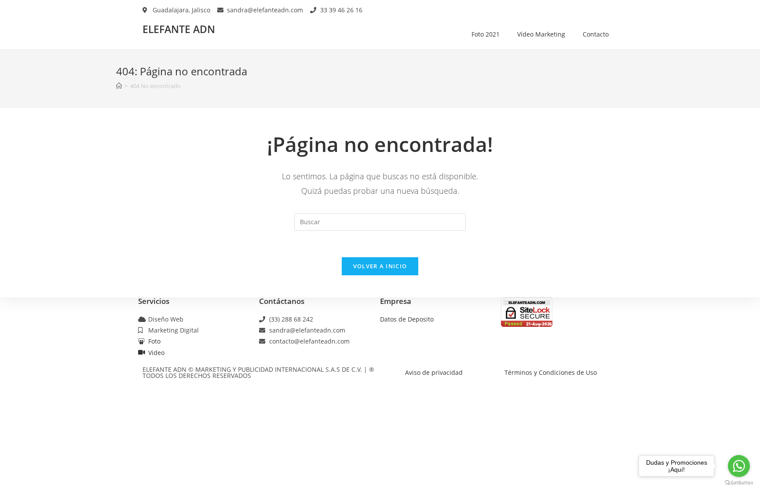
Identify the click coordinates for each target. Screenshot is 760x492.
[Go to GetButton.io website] (739, 483)
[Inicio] (119, 86)
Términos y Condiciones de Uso (550, 372)
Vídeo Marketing (541, 34)
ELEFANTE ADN (178, 29)
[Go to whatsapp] (739, 466)
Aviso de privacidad (434, 372)
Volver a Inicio (380, 266)
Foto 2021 (485, 34)
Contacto (596, 34)
